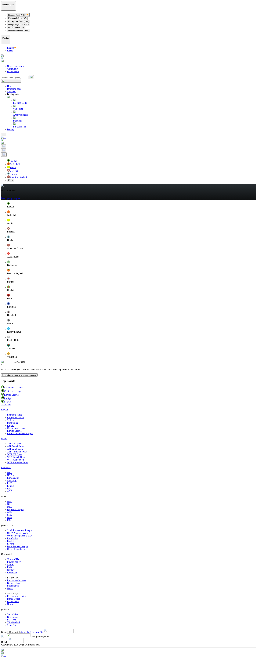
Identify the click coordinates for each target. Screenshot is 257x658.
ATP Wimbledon (15, 449)
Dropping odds (14, 89)
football (4, 409)
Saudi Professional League (19, 530)
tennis (4, 438)
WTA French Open (16, 457)
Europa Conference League (20, 433)
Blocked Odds (20, 103)
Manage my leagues (10, 198)
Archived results (20, 114)
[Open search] (3, 146)
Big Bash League (15, 509)
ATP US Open (14, 443)
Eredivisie (12, 541)
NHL (9, 504)
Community (12, 68)
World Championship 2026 (20, 535)
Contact (10, 570)
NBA (9, 472)
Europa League (11, 394)
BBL (9, 488)
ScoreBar (11, 625)
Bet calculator (19, 126)
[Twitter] (128, 655)
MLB (9, 506)
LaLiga (7, 398)
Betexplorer (12, 617)
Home (10, 86)
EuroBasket (12, 538)
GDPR (10, 564)
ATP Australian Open (17, 451)
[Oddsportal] (128, 58)
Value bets (18, 109)
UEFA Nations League (18, 533)
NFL (9, 501)
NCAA (10, 475)
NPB (9, 517)
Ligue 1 (10, 425)
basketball (6, 467)
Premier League (14, 414)
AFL (9, 512)
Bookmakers (13, 71)
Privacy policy (14, 562)
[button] (131, 205)
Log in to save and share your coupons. (19, 375)
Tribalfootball (13, 622)
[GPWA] (128, 650)
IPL (9, 520)
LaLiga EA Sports (15, 417)
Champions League (13, 387)
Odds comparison (15, 66)
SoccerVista (12, 614)
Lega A (10, 486)
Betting (10, 129)
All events (6, 404)
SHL (9, 515)
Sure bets (11, 91)
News (10, 588)
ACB (9, 491)
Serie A (7, 402)
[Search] (31, 77)
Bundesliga (12, 422)
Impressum (12, 572)
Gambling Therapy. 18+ (32, 632)
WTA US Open (14, 454)
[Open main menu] (3, 134)
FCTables (11, 619)
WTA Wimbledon (15, 459)
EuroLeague (13, 478)
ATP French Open (15, 446)
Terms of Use (13, 559)
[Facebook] (128, 652)
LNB (9, 483)
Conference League (13, 391)
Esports (10, 543)
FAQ (9, 567)
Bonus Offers (13, 583)
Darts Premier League (17, 546)
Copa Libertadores (16, 549)
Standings (17, 120)
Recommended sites (16, 580)
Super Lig (12, 480)
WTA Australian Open (17, 462)
